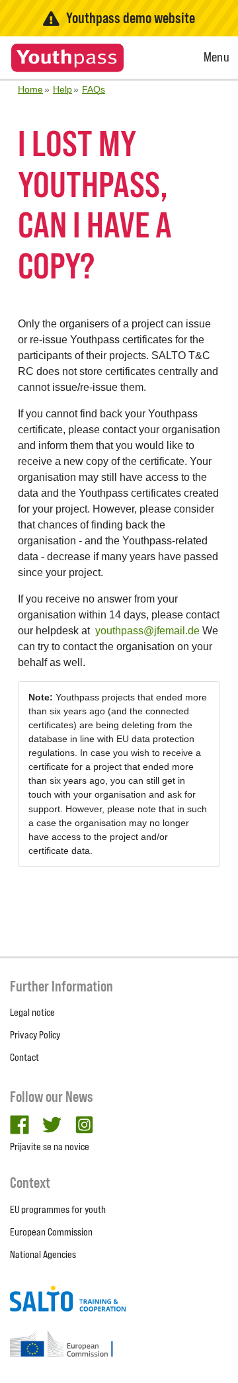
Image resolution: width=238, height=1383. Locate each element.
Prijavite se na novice (49, 1146)
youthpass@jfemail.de (147, 630)
